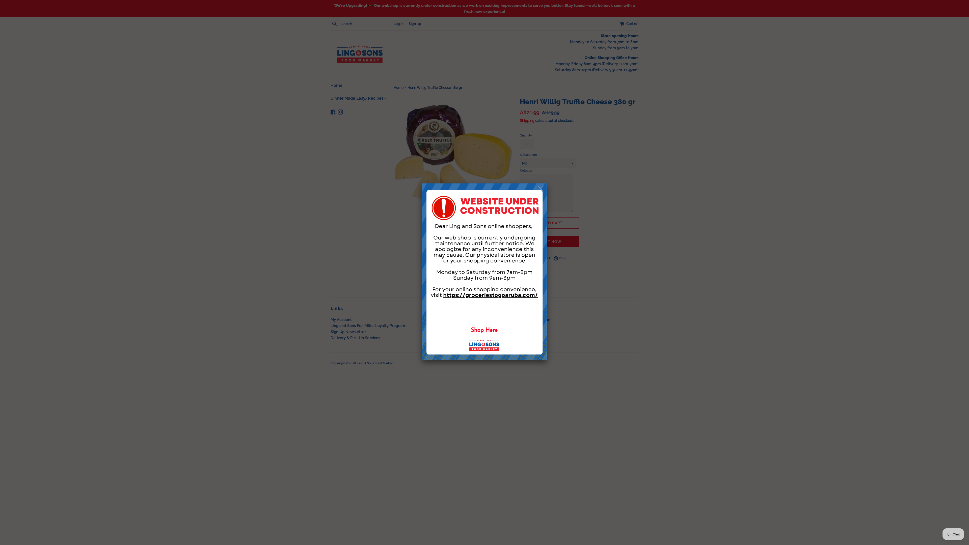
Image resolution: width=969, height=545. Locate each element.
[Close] (541, 188)
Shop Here (484, 330)
